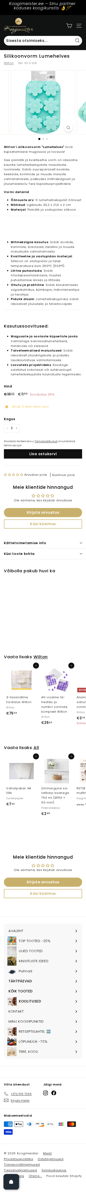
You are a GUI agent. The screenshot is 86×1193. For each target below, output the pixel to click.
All (36, 747)
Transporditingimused (22, 1164)
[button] (14, 475)
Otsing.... (35, 1176)
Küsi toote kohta (19, 553)
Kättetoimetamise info (25, 543)
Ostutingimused (50, 1159)
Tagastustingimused (20, 1170)
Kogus (9, 419)
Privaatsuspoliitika (18, 1159)
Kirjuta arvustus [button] (43, 512)
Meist (47, 1153)
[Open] (11, 1182)
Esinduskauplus (54, 1170)
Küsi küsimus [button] (43, 524)
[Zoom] (68, 128)
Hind (8, 386)
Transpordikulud (46, 441)
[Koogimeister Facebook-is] (53, 1093)
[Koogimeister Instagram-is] (45, 1093)
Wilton (9, 63)
